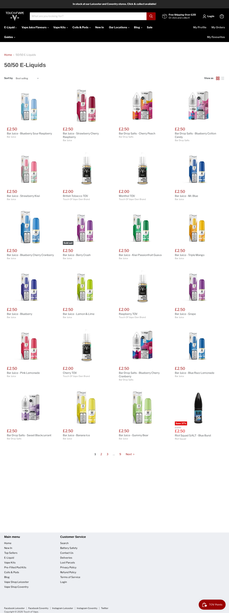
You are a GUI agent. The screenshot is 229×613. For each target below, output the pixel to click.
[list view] (222, 78)
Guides (8, 37)
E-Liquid (9, 27)
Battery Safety (68, 548)
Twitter (104, 608)
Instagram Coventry (87, 608)
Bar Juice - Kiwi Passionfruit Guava (140, 255)
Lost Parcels (67, 562)
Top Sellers (10, 552)
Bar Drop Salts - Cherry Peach (137, 133)
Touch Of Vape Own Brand (76, 199)
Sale (149, 27)
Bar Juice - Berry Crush (77, 255)
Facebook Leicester (14, 608)
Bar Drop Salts (126, 136)
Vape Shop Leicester (16, 582)
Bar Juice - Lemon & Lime (78, 314)
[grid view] (217, 78)
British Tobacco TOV (75, 196)
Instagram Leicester (62, 608)
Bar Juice (11, 136)
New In (99, 27)
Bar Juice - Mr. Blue (186, 196)
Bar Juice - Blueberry (19, 314)
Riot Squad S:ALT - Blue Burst (193, 435)
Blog (137, 27)
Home (8, 54)
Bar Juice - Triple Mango (190, 255)
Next (129, 454)
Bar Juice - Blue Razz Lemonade (194, 372)
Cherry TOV (70, 372)
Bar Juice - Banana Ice (76, 435)
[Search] (151, 16)
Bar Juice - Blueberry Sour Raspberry (29, 133)
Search (64, 543)
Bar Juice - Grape (185, 314)
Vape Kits (59, 27)
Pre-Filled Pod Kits (15, 567)
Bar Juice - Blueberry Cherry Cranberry (30, 255)
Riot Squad (180, 438)
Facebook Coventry (38, 608)
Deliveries (66, 557)
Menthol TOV (127, 196)
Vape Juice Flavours (34, 27)
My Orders (218, 27)
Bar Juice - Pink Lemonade (23, 372)
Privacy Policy (68, 567)
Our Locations (118, 27)
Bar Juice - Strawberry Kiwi (23, 196)
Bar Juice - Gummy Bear (133, 435)
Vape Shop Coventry (16, 586)
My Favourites (216, 37)
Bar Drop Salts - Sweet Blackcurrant (29, 435)
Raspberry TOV (128, 314)
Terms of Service (70, 577)
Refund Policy (68, 572)
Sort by (8, 78)
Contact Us (66, 552)
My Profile (199, 27)
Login (63, 582)
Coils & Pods (80, 27)
